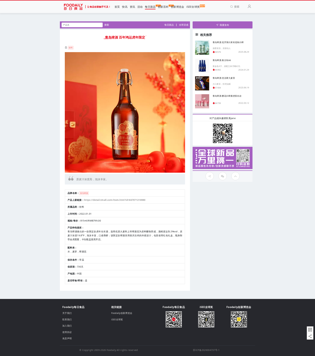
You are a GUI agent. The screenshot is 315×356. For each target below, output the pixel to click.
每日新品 (150, 7)
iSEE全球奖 (193, 7)
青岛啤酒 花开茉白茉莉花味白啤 (228, 42)
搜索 (106, 24)
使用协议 (67, 332)
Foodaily (111, 350)
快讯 (124, 7)
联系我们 (67, 319)
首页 (117, 7)
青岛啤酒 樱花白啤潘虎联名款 (227, 95)
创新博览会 (177, 7)
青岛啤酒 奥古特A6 (222, 60)
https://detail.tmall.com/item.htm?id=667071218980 (115, 199)
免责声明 (67, 338)
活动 (140, 7)
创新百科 (163, 7)
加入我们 (67, 325)
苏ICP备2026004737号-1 (206, 350)
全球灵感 (183, 24)
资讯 (132, 7)
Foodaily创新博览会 (121, 313)
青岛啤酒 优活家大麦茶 (224, 77)
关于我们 (67, 313)
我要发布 (224, 24)
